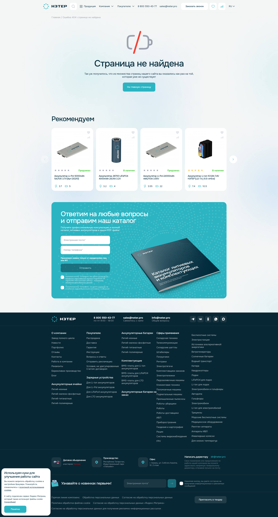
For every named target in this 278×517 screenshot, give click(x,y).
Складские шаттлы (166, 347)
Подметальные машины (169, 394)
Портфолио (57, 347)
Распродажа (93, 338)
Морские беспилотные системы (209, 417)
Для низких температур (204, 440)
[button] (88, 132)
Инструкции (92, 352)
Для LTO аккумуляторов (99, 396)
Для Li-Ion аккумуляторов (100, 382)
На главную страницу (139, 87)
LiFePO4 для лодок (202, 379)
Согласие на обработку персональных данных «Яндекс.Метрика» (128, 503)
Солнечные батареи (202, 356)
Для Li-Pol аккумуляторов (100, 387)
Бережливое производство (66, 370)
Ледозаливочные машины (170, 380)
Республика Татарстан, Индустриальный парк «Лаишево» (114, 464)
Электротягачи (164, 366)
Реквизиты (57, 366)
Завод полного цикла (62, 338)
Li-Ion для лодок (200, 384)
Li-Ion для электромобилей (206, 408)
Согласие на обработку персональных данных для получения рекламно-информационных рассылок (106, 508)
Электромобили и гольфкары (207, 389)
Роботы (160, 408)
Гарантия (91, 347)
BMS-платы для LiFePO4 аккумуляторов (135, 374)
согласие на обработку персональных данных (86, 277)
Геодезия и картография (169, 427)
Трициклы (197, 412)
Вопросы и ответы (96, 356)
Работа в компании (61, 361)
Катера (195, 365)
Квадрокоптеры (200, 370)
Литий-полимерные (62, 403)
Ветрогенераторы (201, 351)
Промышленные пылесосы (170, 399)
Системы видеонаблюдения (171, 436)
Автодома (197, 393)
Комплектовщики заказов (170, 370)
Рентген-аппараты (202, 426)
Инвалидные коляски (203, 436)
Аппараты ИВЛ (200, 431)
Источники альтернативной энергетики (206, 346)
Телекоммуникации (167, 342)
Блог (54, 375)
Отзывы (55, 352)
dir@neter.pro (218, 456)
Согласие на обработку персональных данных (147, 497)
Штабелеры (162, 352)
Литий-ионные (59, 389)
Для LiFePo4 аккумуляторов (101, 392)
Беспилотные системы (204, 335)
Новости (56, 342)
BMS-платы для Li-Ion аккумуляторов (133, 367)
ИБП (158, 417)
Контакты (56, 356)
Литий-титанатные (61, 398)
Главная (55, 17)
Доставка (91, 342)
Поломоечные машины (168, 389)
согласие (102, 287)
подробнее (10, 502)
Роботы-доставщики (167, 413)
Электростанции (201, 339)
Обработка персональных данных (101, 497)
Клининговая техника (168, 384)
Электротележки (165, 375)
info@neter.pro (161, 317)
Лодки (195, 375)
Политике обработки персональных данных (84, 281)
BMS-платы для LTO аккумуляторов (132, 382)
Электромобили (200, 403)
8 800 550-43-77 (147, 6)
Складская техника (167, 338)
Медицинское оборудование (207, 422)
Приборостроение (166, 422)
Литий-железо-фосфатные (66, 393)
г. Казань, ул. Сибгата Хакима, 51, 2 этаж (163, 464)
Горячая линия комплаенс (65, 497)
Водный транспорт (202, 361)
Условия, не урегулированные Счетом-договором (102, 367)
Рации (159, 431)
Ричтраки (161, 361)
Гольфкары (197, 398)
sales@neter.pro (168, 6)
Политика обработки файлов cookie (70, 503)
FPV (158, 441)
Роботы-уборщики (166, 403)
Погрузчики (162, 356)
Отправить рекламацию (99, 361)
